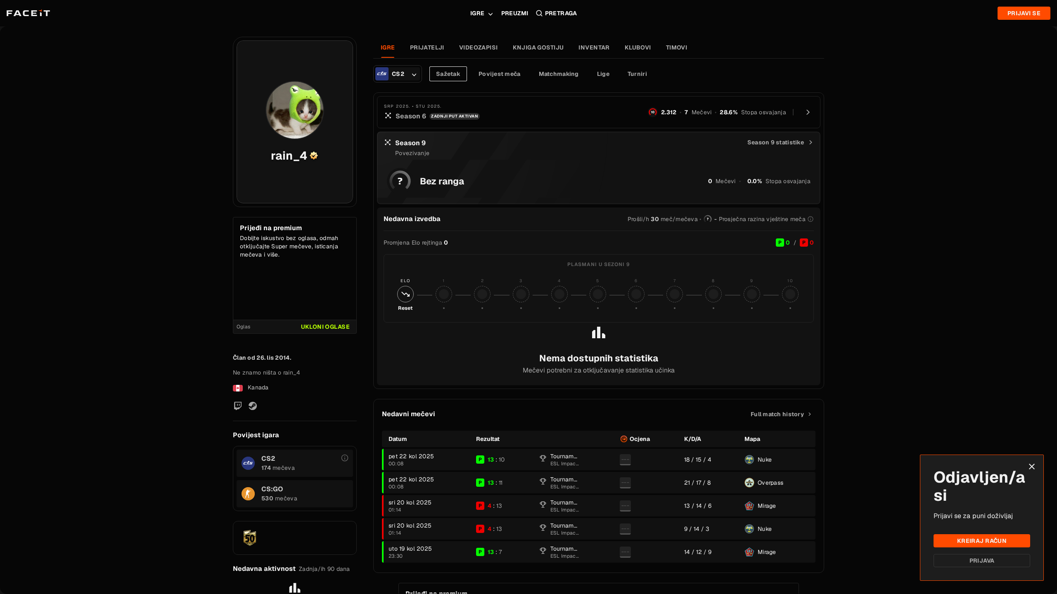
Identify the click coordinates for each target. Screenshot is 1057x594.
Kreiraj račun (982, 540)
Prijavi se (1023, 13)
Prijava (982, 560)
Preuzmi (514, 13)
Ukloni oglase (325, 326)
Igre (477, 13)
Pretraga (561, 13)
